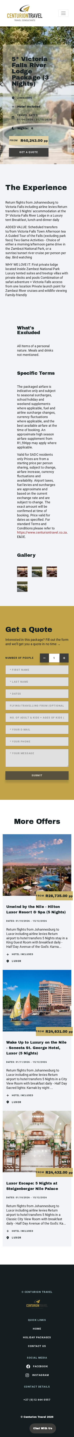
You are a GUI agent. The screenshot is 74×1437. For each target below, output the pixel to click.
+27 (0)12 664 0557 (37, 1399)
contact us (37, 1346)
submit (37, 775)
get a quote (28, 152)
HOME (37, 1328)
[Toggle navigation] (63, 13)
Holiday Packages (37, 1337)
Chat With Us (42, 1428)
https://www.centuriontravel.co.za (42, 532)
